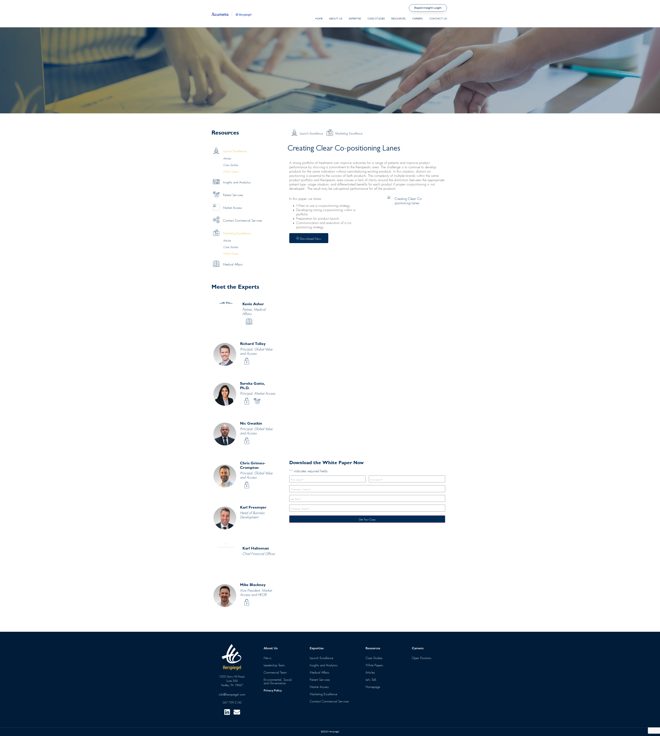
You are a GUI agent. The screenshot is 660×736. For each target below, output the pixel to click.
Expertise (355, 19)
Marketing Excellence (348, 133)
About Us (335, 19)
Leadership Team (274, 664)
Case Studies (376, 19)
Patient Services (257, 401)
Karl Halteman (255, 549)
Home (319, 19)
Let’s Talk (371, 679)
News (267, 657)
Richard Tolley (253, 344)
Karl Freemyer (253, 508)
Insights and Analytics (324, 664)
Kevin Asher (253, 304)
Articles (227, 158)
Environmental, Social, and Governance (278, 680)
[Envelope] (237, 712)
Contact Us (438, 19)
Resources (398, 19)
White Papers (231, 171)
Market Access (247, 361)
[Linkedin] (227, 712)
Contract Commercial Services (329, 701)
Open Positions (421, 657)
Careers (417, 19)
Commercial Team (275, 672)
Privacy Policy (273, 691)
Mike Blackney (253, 585)
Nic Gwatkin (251, 424)
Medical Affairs (249, 322)
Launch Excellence (311, 133)
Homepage (373, 686)
